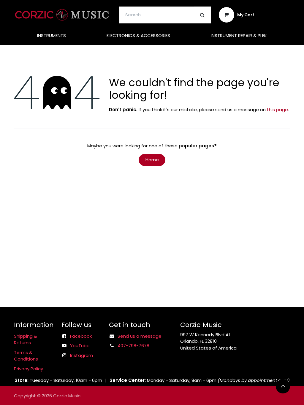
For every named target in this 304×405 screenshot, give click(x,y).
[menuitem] (51, 36)
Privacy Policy (28, 369)
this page (277, 109)
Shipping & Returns (25, 339)
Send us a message (140, 336)
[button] (283, 386)
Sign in (276, 15)
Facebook (81, 336)
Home (152, 160)
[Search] (202, 15)
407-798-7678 (133, 345)
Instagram (81, 355)
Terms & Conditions (26, 355)
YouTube (80, 345)
